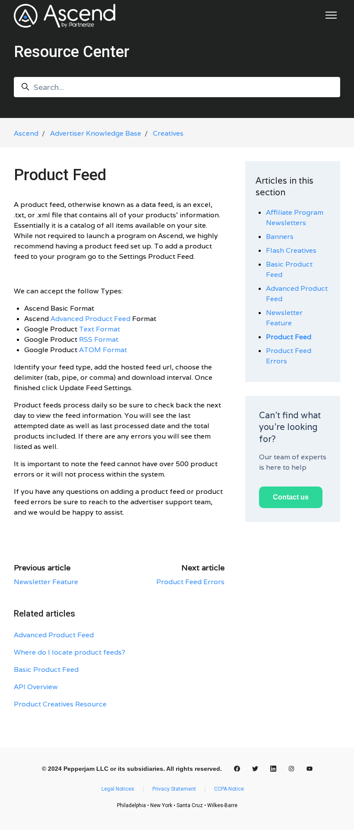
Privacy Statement (174, 789)
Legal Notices (117, 789)
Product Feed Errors (190, 581)
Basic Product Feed (46, 669)
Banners (280, 236)
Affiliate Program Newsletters (294, 217)
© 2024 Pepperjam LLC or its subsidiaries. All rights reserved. (132, 768)
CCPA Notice (229, 789)
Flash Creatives (291, 250)
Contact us (291, 497)
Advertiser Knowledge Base (95, 133)
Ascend (26, 133)
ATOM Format (103, 349)
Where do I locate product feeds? (69, 652)
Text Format (99, 329)
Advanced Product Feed (90, 318)
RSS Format (98, 339)
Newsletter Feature (46, 581)
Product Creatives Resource (60, 704)
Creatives (168, 133)
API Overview (36, 686)
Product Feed (288, 336)
